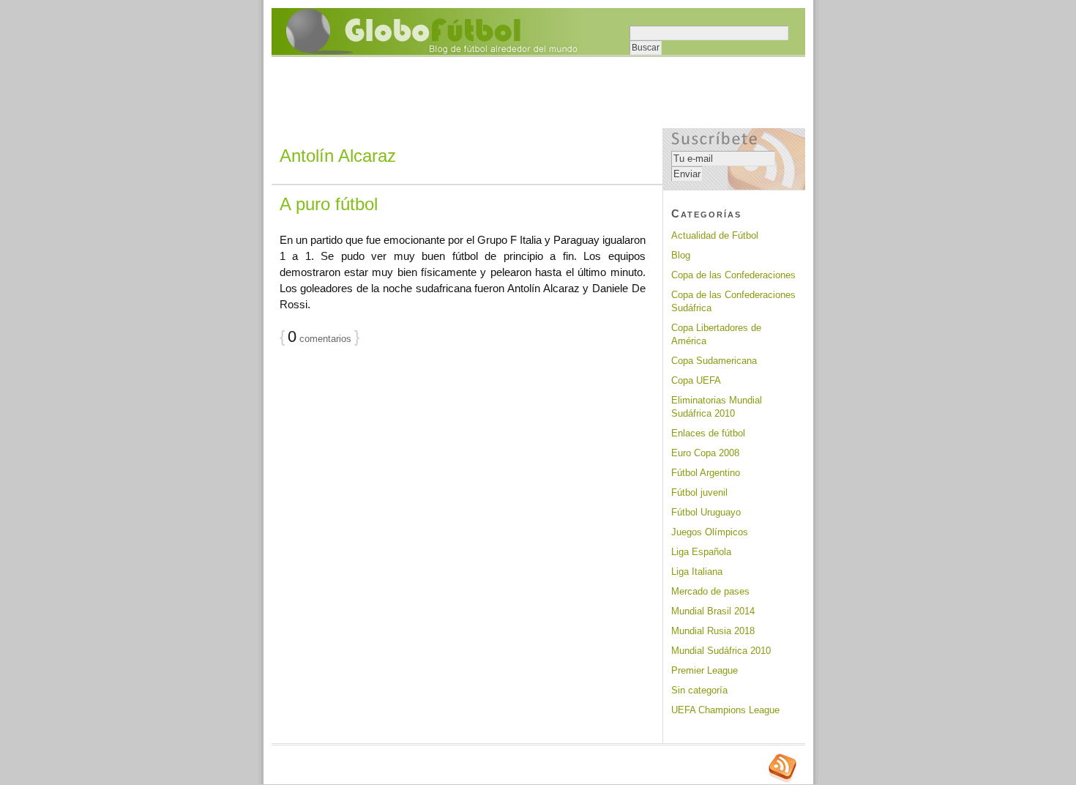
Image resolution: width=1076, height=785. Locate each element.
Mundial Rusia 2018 (713, 630)
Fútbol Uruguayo (706, 512)
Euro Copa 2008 (705, 452)
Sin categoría (699, 690)
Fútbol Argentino (705, 472)
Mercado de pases (710, 591)
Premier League (704, 670)
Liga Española (701, 551)
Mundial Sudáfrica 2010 (721, 650)
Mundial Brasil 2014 (713, 611)
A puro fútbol (329, 204)
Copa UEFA (696, 380)
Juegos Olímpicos (709, 532)
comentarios (319, 338)
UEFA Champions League (725, 709)
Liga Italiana (696, 571)
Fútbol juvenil (699, 492)
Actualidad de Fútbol (714, 235)
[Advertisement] (538, 94)
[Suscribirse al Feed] (782, 780)
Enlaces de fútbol (708, 433)
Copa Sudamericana (714, 360)
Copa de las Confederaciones (733, 274)
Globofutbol (429, 31)
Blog (680, 255)
